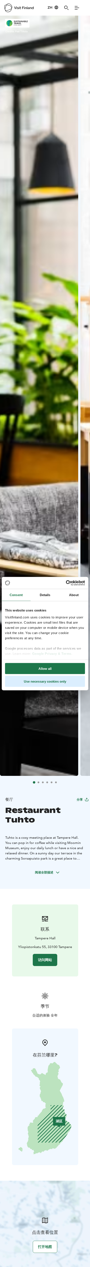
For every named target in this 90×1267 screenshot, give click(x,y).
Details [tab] (45, 595)
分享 (80, 799)
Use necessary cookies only (45, 681)
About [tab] (74, 595)
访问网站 (45, 960)
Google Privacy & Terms (51, 653)
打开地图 (45, 1247)
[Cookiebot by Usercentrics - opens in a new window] (66, 583)
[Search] (66, 7)
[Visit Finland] (19, 7)
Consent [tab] (16, 595)
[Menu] (77, 7)
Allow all (45, 668)
